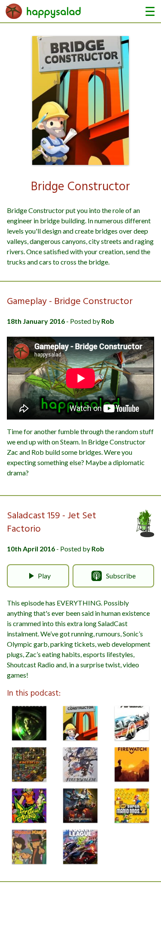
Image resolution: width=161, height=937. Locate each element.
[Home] (43, 11)
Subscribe (121, 576)
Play (44, 576)
